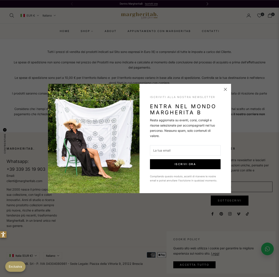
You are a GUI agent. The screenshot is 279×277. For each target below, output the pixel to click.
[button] (3, 234)
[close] (225, 89)
